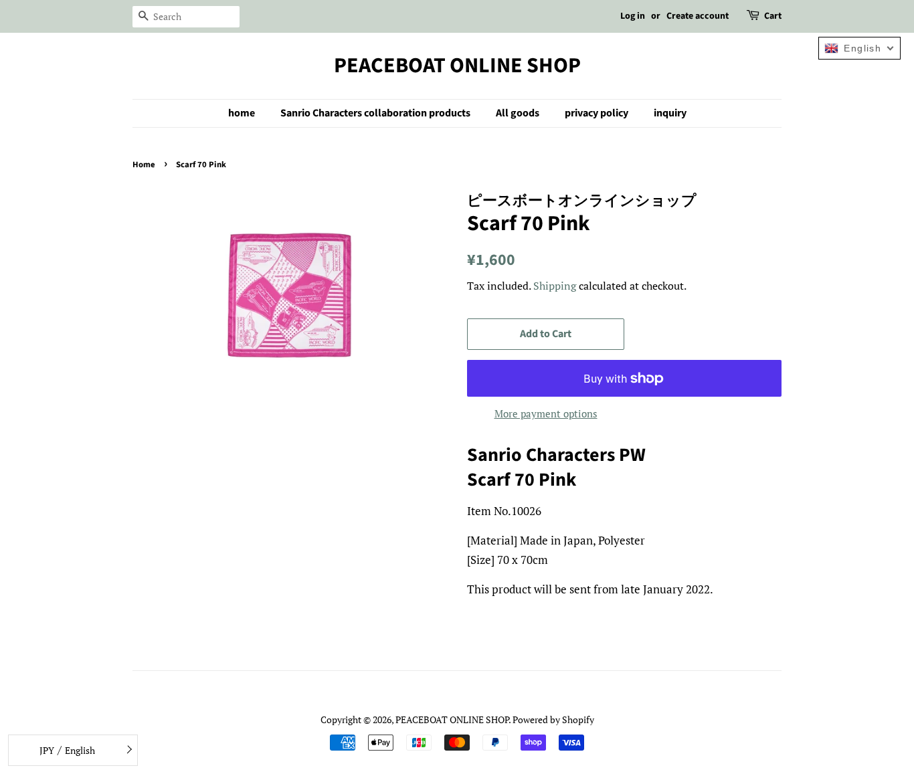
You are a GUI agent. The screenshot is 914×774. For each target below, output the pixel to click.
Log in (632, 16)
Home (143, 165)
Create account (697, 16)
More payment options (546, 413)
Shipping (554, 285)
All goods (517, 113)
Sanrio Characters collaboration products (375, 113)
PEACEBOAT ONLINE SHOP (457, 65)
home (241, 113)
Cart (773, 16)
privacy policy (596, 113)
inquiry (670, 113)
